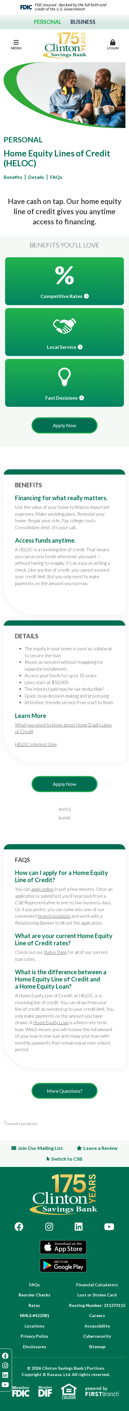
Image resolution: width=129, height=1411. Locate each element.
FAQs (56, 177)
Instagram (49, 1226)
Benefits (13, 177)
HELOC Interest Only (36, 744)
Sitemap (97, 1346)
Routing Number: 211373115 (97, 1305)
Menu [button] (16, 48)
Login (112, 48)
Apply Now (64, 425)
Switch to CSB (66, 1159)
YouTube (109, 1226)
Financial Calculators (97, 1284)
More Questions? (64, 1091)
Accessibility (97, 1325)
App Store (63, 1247)
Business (82, 22)
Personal (48, 22)
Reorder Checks (34, 1294)
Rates (64, 809)
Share (64, 818)
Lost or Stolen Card (97, 1294)
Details (36, 177)
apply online (42, 889)
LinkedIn (78, 1226)
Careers (97, 1315)
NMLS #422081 (34, 1315)
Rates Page (55, 952)
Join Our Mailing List (40, 1148)
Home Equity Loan (51, 1022)
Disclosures (34, 1346)
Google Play (63, 1265)
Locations (34, 1325)
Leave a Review (100, 1148)
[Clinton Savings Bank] (64, 44)
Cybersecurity (97, 1336)
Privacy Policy (34, 1336)
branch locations (54, 916)
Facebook (18, 1226)
